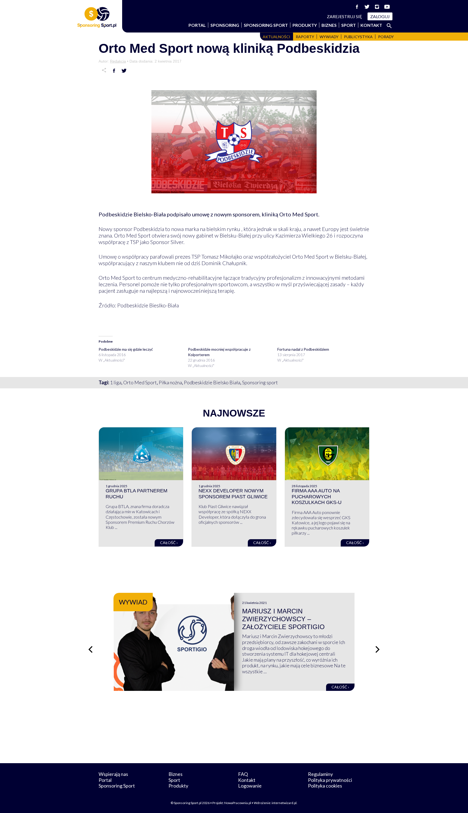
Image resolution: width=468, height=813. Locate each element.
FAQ (243, 774)
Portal (197, 25)
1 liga (115, 382)
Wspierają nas (113, 774)
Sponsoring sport (260, 382)
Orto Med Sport (140, 382)
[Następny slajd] (377, 649)
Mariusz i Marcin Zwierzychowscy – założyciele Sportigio (283, 618)
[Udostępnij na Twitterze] (124, 70)
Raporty (305, 36)
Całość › (169, 542)
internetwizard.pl (284, 803)
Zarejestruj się (344, 16)
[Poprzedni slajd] (90, 649)
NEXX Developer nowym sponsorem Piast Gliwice (233, 493)
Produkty (304, 25)
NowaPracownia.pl (237, 803)
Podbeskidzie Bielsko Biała (212, 382)
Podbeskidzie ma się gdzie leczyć (126, 349)
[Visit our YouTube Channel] (387, 6)
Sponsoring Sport (266, 25)
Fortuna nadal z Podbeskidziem (303, 349)
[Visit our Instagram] (377, 6)
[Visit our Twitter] (367, 6)
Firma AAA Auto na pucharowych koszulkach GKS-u (317, 496)
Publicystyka (358, 36)
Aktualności (276, 36)
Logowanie (250, 786)
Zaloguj (380, 16)
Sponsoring (224, 25)
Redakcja (118, 61)
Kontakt (371, 25)
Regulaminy (320, 774)
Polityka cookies (325, 786)
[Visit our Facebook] (357, 6)
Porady (386, 36)
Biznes (329, 25)
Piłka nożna (170, 382)
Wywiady (329, 36)
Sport (348, 25)
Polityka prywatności (330, 780)
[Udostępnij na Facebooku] (114, 70)
